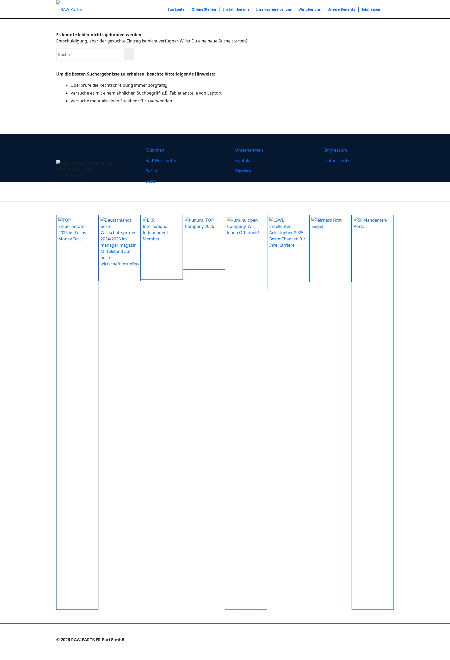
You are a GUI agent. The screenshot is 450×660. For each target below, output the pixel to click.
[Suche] (389, 9)
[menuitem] (176, 9)
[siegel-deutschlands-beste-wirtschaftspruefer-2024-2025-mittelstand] (119, 248)
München (155, 150)
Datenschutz (336, 160)
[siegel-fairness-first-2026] (330, 248)
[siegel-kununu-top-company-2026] (204, 242)
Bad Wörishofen (161, 160)
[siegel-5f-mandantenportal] (373, 412)
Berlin (151, 171)
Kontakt (243, 160)
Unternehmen (249, 150)
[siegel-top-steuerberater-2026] (77, 412)
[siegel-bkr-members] (162, 247)
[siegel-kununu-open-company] (246, 412)
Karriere (243, 171)
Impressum (335, 150)
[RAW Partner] (70, 9)
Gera (150, 181)
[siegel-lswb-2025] (288, 252)
